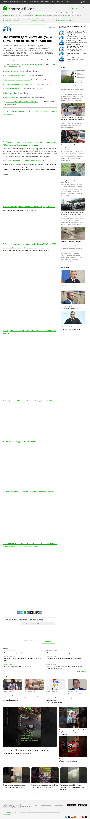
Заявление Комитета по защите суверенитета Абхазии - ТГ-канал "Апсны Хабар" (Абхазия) (76, 38)
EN (86, 1)
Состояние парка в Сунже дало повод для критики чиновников (71, 86)
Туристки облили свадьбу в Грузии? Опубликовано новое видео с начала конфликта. (71, 732)
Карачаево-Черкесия (28, 15)
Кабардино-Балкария (8, 15)
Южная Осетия (44, 18)
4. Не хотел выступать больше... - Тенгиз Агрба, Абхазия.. (29, 206)
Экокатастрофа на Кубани (65, 20)
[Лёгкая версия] (81, 2)
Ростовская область (77, 15)
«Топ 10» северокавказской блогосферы (35, 24)
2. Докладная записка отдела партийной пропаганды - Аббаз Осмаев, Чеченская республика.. (30, 143)
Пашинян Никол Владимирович (72, 288)
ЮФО (60, 18)
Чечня (37, 18)
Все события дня (82, 671)
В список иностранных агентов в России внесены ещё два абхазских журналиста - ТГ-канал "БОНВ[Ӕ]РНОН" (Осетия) (76, 43)
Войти (83, 8)
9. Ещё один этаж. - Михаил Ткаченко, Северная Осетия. (28, 491)
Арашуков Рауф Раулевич (69, 308)
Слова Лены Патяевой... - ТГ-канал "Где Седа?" (76, 54)
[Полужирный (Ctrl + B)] (23, 623)
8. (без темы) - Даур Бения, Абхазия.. (19, 441)
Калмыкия (18, 15)
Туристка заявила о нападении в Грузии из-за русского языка (14, 786)
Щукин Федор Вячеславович (71, 329)
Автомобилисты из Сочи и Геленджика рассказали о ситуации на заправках (73, 147)
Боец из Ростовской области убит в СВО (18, 666)
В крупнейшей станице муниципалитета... (19, 84)
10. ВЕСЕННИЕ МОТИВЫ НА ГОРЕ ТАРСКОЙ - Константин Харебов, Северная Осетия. (30, 545)
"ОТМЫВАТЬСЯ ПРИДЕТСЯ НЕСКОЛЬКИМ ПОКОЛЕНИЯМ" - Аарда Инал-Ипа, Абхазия (76, 33)
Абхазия (5, 12)
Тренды (16, 2)
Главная (5, 24)
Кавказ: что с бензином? (11, 20)
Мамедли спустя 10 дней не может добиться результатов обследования (77, 696)
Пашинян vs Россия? (38, 20)
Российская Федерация (64, 15)
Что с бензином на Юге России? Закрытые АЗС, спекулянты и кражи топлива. (72, 787)
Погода (68, 2)
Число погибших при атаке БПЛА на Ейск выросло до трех (22, 659)
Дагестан (68, 12)
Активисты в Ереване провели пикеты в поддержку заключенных (72, 118)
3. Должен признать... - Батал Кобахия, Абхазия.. (24, 160)
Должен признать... (11, 71)
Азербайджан (23, 12)
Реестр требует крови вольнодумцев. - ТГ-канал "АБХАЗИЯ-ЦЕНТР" (74, 49)
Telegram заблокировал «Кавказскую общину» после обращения (71, 760)
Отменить (48, 641)
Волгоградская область (54, 12)
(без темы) (8, 93)
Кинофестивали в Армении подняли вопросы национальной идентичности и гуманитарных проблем (55, 698)
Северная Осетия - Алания (10, 18)
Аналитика (23, 2)
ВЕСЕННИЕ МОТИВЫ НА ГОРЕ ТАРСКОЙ (22, 102)
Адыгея (17, 12)
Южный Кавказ (53, 18)
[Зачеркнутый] (33, 623)
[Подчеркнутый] (30, 623)
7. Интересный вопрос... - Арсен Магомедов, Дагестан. (27, 400)
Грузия (63, 12)
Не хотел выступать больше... (15, 75)
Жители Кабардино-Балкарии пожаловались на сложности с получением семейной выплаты (71, 243)
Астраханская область (40, 12)
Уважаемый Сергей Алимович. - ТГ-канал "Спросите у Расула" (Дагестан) (75, 59)
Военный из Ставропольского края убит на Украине (64, 658)
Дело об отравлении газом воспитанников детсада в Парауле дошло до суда (64, 667)
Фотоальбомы (60, 2)
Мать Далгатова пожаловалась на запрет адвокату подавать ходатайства (72, 180)
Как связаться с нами (46, 805)
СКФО (19, 18)
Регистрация (28, 640)
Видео (52, 2)
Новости (5, 2)
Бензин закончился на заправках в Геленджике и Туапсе (33, 696)
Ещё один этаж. (10, 97)
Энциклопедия (33, 2)
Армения (31, 12)
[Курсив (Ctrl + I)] (26, 623)
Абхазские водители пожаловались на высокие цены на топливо (73, 213)
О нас (36, 805)
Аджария (11, 12)
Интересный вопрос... (12, 89)
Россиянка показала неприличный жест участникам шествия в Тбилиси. (44, 786)
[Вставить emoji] (38, 623)
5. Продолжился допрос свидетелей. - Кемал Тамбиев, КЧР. (29, 244)
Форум (42, 2)
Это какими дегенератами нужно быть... (19, 60)
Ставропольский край (28, 18)
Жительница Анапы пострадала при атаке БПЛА (63, 653)
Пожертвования (59, 805)
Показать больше (45, 794)
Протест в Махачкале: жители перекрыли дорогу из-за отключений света (26, 751)
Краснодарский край (40, 15)
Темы (11, 2)
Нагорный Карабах (52, 15)
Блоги (47, 2)
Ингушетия (75, 12)
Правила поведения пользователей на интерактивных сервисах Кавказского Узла (40, 812)
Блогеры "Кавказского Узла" (16, 24)
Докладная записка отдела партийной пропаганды (24, 64)
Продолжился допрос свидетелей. (17, 80)
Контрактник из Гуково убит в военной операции (21, 653)
